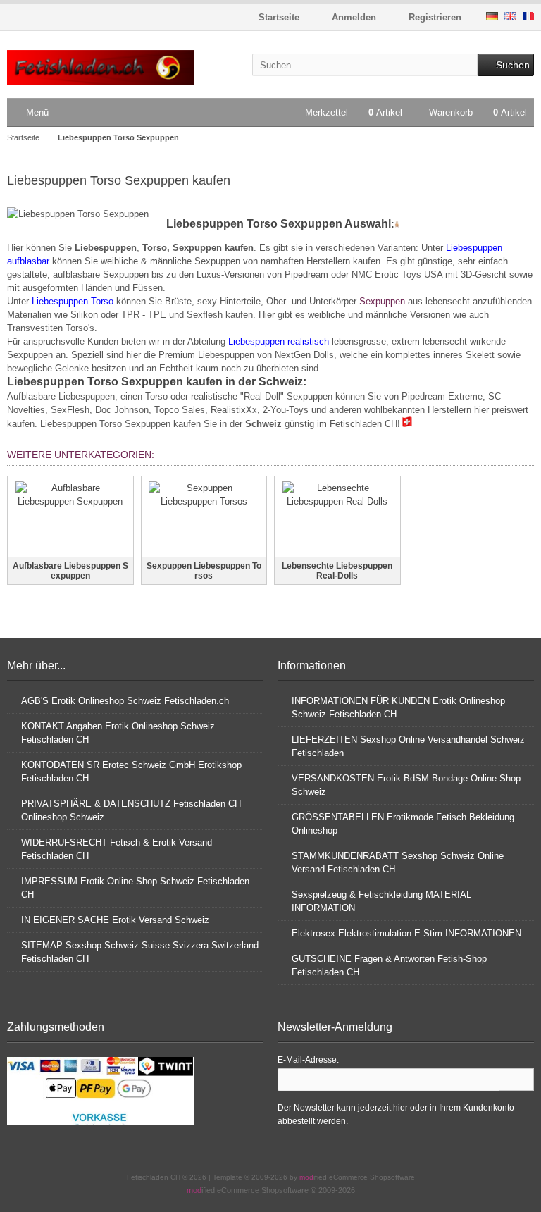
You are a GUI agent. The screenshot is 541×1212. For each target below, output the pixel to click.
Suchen (505, 65)
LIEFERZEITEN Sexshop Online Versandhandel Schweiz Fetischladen (408, 746)
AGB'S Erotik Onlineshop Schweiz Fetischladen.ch (125, 700)
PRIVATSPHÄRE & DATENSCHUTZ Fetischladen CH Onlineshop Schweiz (131, 810)
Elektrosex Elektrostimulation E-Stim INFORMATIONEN (406, 933)
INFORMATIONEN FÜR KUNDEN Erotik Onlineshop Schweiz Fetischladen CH (398, 707)
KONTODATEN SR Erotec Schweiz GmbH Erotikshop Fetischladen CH (131, 772)
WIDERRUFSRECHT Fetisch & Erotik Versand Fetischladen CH (116, 849)
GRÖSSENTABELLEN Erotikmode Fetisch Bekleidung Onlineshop (403, 824)
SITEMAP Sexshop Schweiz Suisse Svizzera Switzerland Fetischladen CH (140, 952)
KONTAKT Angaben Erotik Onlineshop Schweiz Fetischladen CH (118, 733)
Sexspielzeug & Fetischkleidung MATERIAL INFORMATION (381, 901)
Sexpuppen (382, 301)
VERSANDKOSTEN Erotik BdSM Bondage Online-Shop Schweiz (406, 785)
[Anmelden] (516, 1079)
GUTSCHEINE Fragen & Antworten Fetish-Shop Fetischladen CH (389, 965)
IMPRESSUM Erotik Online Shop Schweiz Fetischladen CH (135, 888)
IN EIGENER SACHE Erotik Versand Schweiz (115, 920)
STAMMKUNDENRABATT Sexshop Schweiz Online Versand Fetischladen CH (398, 862)
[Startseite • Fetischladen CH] (100, 68)
